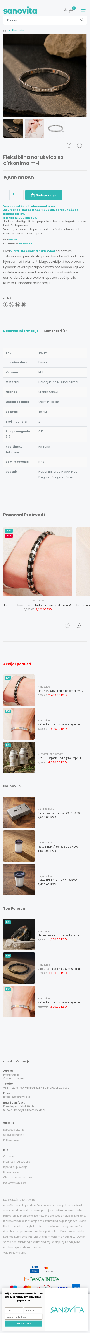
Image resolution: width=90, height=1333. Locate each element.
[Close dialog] (85, 1291)
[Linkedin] (17, 304)
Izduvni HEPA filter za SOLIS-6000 (58, 846)
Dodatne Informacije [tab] (21, 331)
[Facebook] (5, 304)
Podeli (7, 298)
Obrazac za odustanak (17, 1177)
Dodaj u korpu (46, 195)
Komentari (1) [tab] (55, 331)
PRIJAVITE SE (24, 1323)
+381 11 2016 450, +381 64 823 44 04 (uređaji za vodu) (37, 1087)
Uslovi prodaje (12, 1172)
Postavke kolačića (14, 1183)
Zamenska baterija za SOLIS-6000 (59, 813)
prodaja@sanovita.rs (16, 1097)
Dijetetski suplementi (51, 754)
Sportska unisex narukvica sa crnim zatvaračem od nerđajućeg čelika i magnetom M (60, 968)
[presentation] (11, 75)
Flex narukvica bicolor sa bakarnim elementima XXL (60, 935)
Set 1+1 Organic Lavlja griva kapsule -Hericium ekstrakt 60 (60, 758)
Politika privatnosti (14, 1140)
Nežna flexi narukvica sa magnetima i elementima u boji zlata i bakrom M (60, 724)
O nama (8, 1156)
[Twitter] (11, 304)
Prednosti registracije (16, 1161)
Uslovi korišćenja (13, 1135)
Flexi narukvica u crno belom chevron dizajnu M (37, 605)
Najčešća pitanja (14, 1129)
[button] (72, 9)
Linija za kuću (46, 809)
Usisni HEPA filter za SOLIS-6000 (57, 880)
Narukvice (18, 30)
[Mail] (23, 304)
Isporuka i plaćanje (15, 1167)
